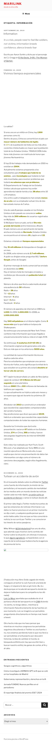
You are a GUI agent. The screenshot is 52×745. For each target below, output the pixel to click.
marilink (13, 4)
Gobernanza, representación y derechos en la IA (25, 679)
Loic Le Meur (9, 598)
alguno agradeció (17, 538)
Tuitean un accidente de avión (21, 476)
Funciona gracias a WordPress (16, 739)
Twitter (45, 482)
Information (10, 33)
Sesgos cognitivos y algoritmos (18, 666)
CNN (38, 602)
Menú (27, 14)
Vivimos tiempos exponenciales (22, 73)
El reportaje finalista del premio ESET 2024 (23, 693)
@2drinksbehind (23, 528)
